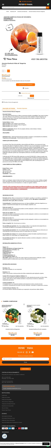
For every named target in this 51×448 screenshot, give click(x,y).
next (48, 320)
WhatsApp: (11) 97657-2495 (8, 378)
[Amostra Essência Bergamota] (12, 316)
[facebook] (24, 352)
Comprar (13, 338)
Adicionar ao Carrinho (25, 84)
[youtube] (32, 352)
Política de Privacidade (6, 399)
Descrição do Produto (9, 108)
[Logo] (25, 4)
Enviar (25, 362)
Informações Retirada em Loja (8, 418)
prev (2, 320)
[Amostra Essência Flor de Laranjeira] (37, 316)
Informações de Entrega (7, 416)
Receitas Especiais (22, 108)
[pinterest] (29, 352)
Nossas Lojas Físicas (6, 410)
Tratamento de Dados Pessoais (8, 403)
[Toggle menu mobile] (3, 4)
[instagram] (27, 352)
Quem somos (25, 368)
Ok (32, 95)
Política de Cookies (6, 397)
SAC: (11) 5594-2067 (6, 377)
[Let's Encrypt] (4, 437)
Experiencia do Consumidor (7, 405)
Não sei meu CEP (31, 98)
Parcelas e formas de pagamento (11, 102)
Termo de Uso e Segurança (7, 401)
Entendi (46, 443)
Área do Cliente (5, 407)
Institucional (4, 395)
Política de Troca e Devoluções (8, 420)
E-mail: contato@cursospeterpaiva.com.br (12, 388)
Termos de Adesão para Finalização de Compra (12, 422)
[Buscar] (47, 8)
